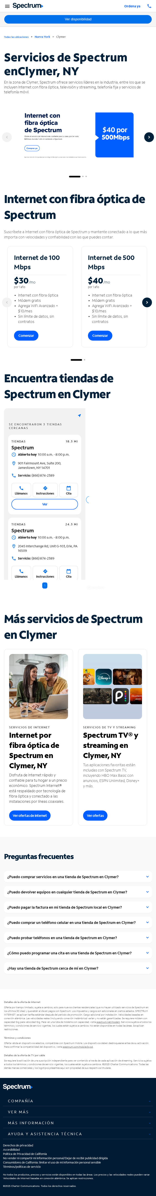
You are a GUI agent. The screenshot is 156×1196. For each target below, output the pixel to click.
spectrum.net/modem (108, 1021)
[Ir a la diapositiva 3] (86, 176)
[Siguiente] (149, 137)
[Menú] (6, 6)
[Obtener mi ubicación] (79, 415)
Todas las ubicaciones (16, 36)
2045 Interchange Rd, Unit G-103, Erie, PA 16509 (47, 548)
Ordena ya (132, 6)
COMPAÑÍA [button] (21, 1100)
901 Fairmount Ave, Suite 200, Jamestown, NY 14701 (39, 465)
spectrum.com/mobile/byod (78, 1046)
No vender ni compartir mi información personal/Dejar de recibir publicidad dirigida (55, 1158)
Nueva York (42, 37)
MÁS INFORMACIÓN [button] (31, 1122)
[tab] (78, 1101)
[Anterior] (7, 137)
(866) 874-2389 (36, 475)
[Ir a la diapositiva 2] (83, 176)
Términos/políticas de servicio (22, 1167)
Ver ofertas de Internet (30, 815)
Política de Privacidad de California (25, 1154)
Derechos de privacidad (18, 1145)
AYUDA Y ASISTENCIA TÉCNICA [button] (45, 1133)
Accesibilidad (11, 1149)
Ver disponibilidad (78, 19)
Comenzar (26, 335)
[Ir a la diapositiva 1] (74, 176)
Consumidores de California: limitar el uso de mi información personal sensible (52, 1162)
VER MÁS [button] (18, 1111)
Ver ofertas (95, 815)
